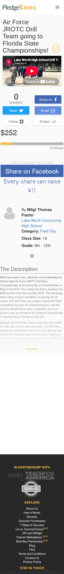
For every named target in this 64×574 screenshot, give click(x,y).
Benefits (32, 517)
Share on (45, 99)
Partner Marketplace (32, 537)
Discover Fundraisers (32, 521)
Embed (45, 121)
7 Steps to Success (32, 525)
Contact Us (32, 558)
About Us (32, 508)
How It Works (32, 512)
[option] (32, 71)
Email (45, 110)
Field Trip (48, 231)
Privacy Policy (32, 562)
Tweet (13, 110)
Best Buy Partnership (32, 541)
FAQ (32, 549)
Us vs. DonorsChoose (32, 529)
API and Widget (32, 533)
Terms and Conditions (32, 554)
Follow (13, 121)
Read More (32, 349)
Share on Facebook (32, 170)
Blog (32, 545)
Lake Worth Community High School (42, 222)
